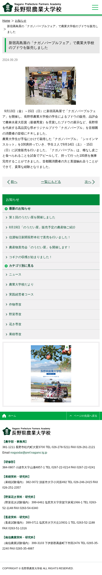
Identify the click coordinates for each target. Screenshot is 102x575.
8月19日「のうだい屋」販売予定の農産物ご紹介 (42, 227)
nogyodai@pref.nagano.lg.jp (28, 452)
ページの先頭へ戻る (85, 415)
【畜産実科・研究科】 (16, 517)
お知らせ (20, 20)
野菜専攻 (15, 314)
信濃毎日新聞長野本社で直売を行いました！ (40, 237)
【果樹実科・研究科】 (16, 476)
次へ (88, 182)
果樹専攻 (15, 334)
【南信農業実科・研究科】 (19, 537)
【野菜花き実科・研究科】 (19, 496)
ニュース (15, 274)
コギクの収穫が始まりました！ (30, 257)
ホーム (12, 415)
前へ (14, 182)
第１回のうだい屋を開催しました (32, 217)
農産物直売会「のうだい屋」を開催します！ (40, 247)
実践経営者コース (21, 294)
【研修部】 (9, 461)
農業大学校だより (21, 284)
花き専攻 (15, 324)
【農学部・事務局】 (15, 441)
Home (6, 20)
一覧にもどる (51, 182)
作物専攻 (15, 304)
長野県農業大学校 (31, 7)
